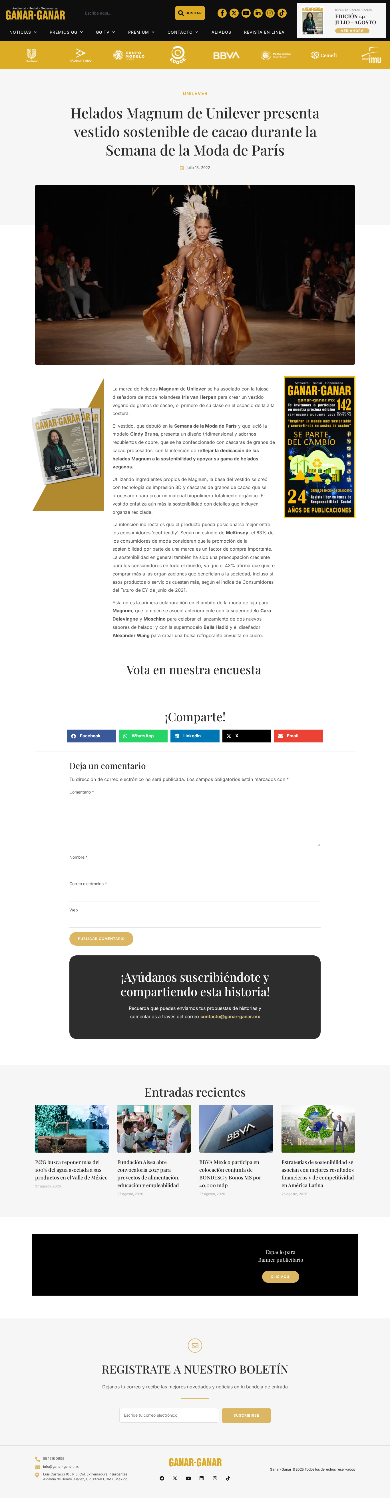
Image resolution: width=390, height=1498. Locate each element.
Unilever (195, 93)
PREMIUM (138, 32)
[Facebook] (161, 1478)
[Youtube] (246, 13)
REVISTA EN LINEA (264, 32)
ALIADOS (221, 32)
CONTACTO (180, 32)
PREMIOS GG (63, 32)
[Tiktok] (282, 13)
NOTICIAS (20, 32)
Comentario (81, 792)
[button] (91, 736)
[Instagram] (270, 13)
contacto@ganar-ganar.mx (230, 1016)
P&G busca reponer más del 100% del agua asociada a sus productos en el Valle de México (71, 1170)
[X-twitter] (234, 13)
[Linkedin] (201, 1478)
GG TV (103, 32)
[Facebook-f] (222, 13)
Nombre (78, 857)
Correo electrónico (88, 883)
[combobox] (126, 13)
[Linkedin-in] (258, 13)
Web (73, 909)
